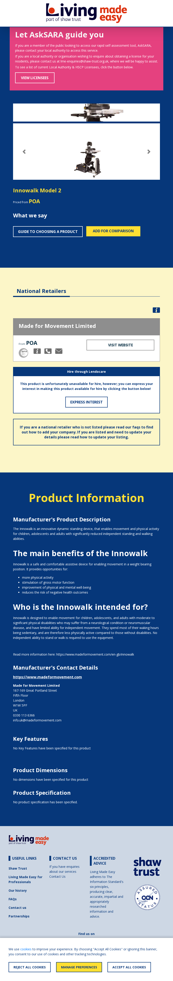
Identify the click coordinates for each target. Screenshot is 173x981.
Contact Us (57, 876)
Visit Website (120, 345)
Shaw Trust (18, 868)
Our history (18, 890)
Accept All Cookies (129, 967)
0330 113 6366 (24, 715)
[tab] (41, 287)
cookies (26, 949)
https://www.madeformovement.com (47, 677)
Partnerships (19, 916)
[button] (24, 152)
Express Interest (86, 402)
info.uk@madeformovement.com (37, 720)
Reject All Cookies (30, 967)
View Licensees (34, 77)
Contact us (17, 907)
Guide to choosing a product (48, 231)
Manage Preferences (79, 967)
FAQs (13, 899)
